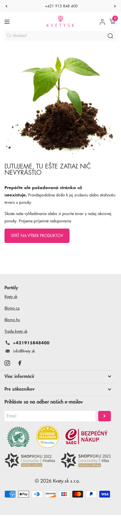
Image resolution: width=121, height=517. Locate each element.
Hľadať (110, 36)
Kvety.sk (11, 297)
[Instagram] (7, 363)
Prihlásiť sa (104, 416)
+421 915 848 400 (61, 6)
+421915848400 (31, 343)
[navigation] (6, 6)
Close (58, 376)
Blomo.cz (12, 308)
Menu (8, 21)
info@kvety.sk (24, 351)
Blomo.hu (12, 320)
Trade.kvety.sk (16, 331)
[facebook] (19, 363)
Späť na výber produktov (37, 236)
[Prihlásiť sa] (102, 22)
